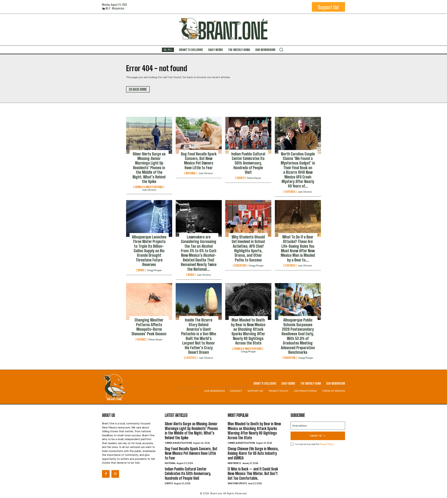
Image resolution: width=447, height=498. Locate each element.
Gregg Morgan (154, 270)
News (141, 270)
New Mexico (234, 463)
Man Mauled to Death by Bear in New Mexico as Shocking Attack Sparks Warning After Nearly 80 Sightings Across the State (248, 331)
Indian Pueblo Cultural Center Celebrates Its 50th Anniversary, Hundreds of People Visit (248, 163)
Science (141, 339)
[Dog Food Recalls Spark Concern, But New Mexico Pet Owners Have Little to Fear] (199, 135)
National (191, 173)
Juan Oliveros (149, 190)
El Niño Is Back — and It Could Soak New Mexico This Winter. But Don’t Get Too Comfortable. (253, 474)
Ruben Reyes (254, 178)
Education (240, 265)
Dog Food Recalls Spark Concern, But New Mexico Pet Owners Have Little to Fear (199, 161)
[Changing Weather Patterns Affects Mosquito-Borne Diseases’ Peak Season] (149, 301)
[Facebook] (106, 474)
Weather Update (237, 483)
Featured (290, 191)
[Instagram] (115, 474)
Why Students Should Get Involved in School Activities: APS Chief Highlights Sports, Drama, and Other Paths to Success (248, 248)
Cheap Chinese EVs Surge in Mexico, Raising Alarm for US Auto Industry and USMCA (253, 453)
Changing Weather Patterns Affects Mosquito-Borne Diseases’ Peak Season (149, 327)
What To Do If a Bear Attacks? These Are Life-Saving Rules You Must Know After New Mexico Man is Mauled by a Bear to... (298, 248)
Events (241, 178)
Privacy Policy (326, 444)
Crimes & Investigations (149, 187)
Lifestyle (190, 357)
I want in (316, 436)
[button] (281, 49)
